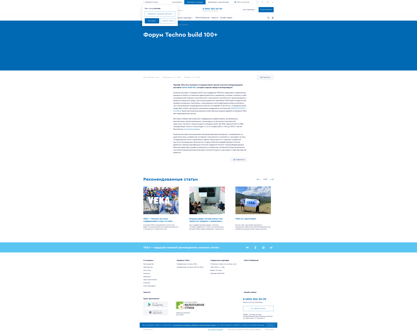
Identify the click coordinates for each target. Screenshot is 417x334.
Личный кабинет (266, 9)
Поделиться (266, 77)
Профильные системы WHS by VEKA (190, 267)
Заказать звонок (260, 308)
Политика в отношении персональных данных (244, 329)
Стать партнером (249, 9)
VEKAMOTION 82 (237, 108)
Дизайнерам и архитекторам (218, 2)
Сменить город (167, 21)
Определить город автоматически (159, 14)
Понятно (270, 325)
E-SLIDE (176, 111)
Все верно (152, 21)
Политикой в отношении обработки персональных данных (194, 325)
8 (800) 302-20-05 (212, 9)
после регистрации (191, 129)
